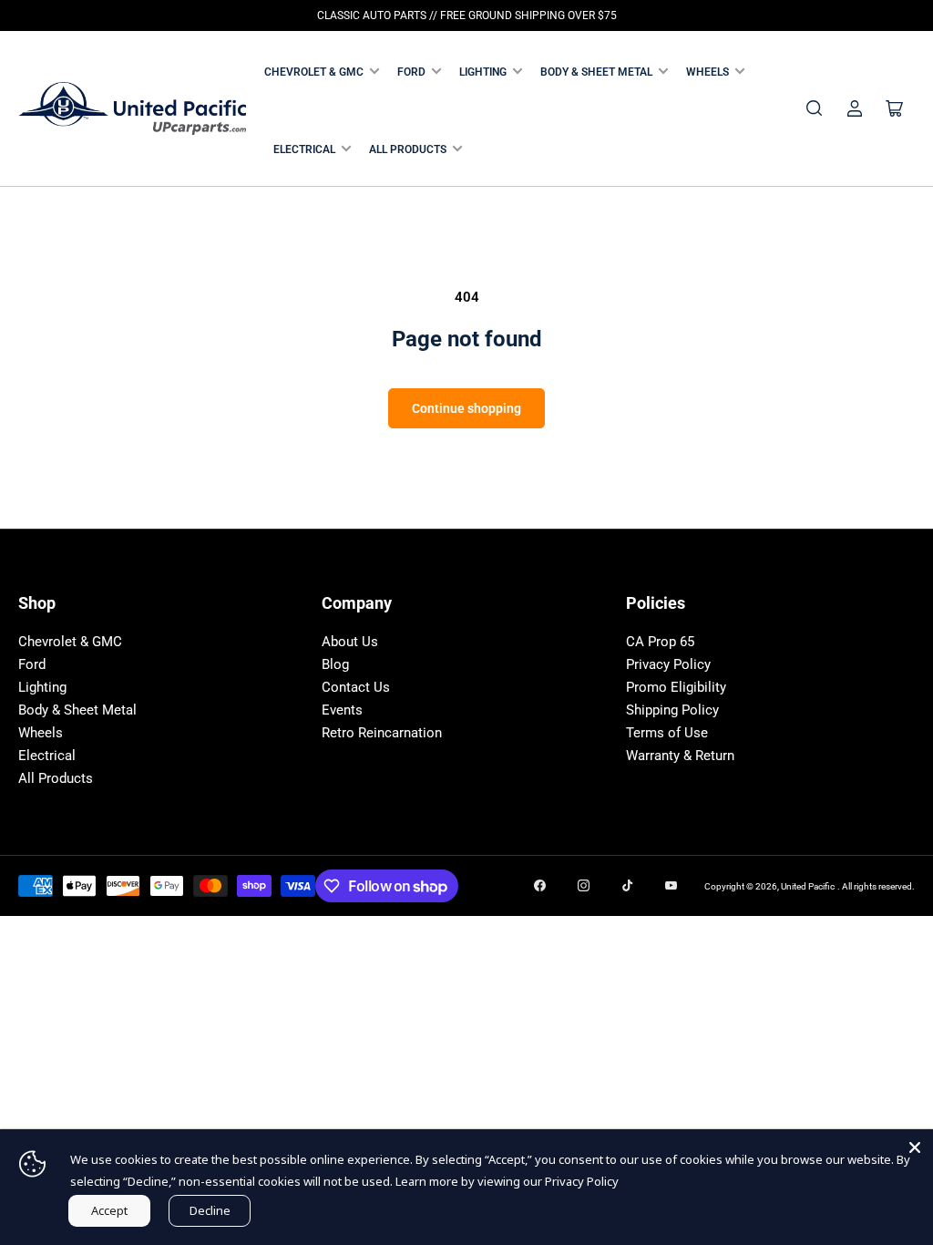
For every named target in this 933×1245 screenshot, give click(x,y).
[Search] (815, 108)
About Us (350, 641)
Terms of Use (667, 733)
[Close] (915, 1147)
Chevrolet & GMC (314, 72)
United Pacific (808, 886)
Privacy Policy (668, 664)
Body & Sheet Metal (596, 72)
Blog (335, 664)
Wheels (707, 72)
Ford (411, 72)
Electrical (304, 149)
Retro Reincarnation (382, 733)
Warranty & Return (680, 755)
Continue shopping (466, 408)
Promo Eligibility (676, 687)
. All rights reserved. (876, 886)
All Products (407, 149)
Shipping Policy (672, 710)
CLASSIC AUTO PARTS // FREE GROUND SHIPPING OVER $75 (467, 15)
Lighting (483, 72)
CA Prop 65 (660, 641)
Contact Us (356, 687)
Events (342, 710)
